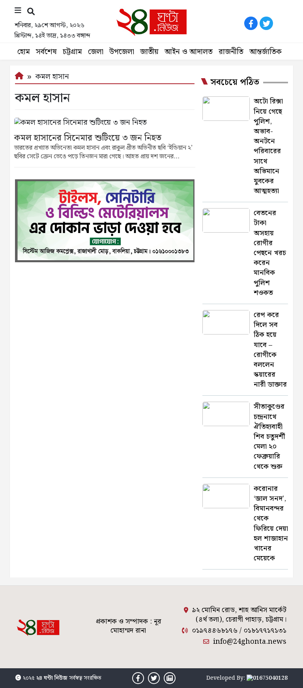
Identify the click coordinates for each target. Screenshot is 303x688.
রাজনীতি (231, 52)
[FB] (251, 23)
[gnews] (281, 23)
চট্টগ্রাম (72, 52)
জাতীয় (149, 52)
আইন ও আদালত (189, 52)
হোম (23, 52)
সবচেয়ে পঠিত (234, 82)
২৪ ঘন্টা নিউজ (51, 678)
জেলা (95, 52)
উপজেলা (121, 52)
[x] (266, 23)
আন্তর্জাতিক (265, 52)
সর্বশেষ (46, 52)
